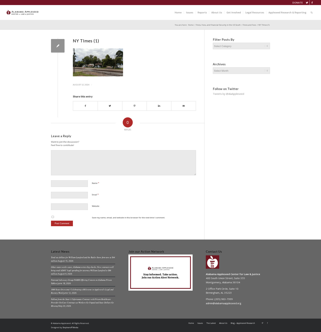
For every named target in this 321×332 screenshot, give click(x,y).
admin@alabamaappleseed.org (223, 303)
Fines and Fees (249, 25)
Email (95, 194)
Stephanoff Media (70, 327)
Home (191, 25)
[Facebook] (312, 2)
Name (95, 183)
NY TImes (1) (86, 40)
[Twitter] (307, 2)
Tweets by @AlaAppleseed (228, 93)
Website (95, 206)
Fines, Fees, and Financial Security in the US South (218, 25)
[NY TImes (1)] (58, 46)
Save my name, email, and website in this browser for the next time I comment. (128, 217)
